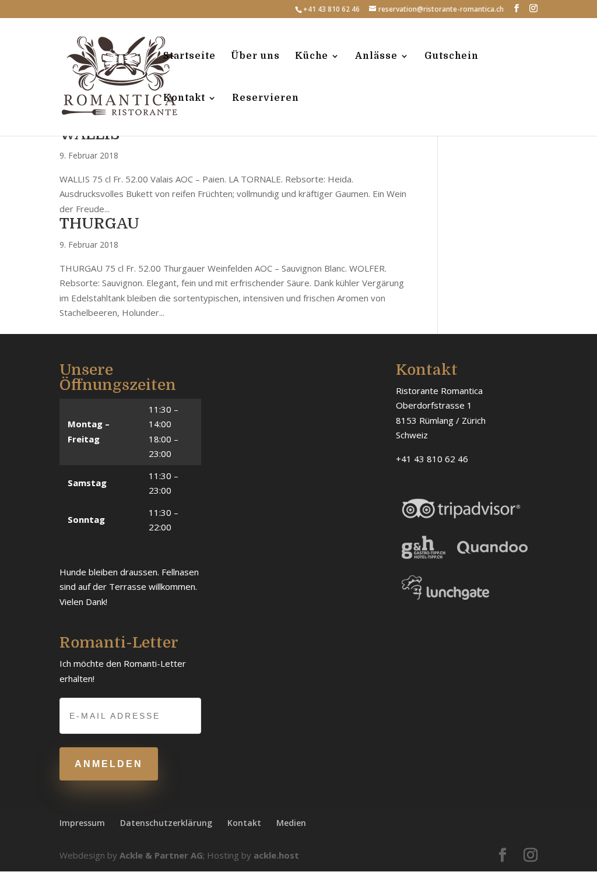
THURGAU (99, 223)
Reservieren (265, 98)
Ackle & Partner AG (161, 855)
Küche (311, 56)
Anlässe (376, 56)
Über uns (255, 56)
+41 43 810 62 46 (331, 9)
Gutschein (451, 56)
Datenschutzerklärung (166, 822)
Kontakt (184, 98)
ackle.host (276, 855)
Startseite (189, 56)
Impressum (82, 822)
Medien (291, 822)
